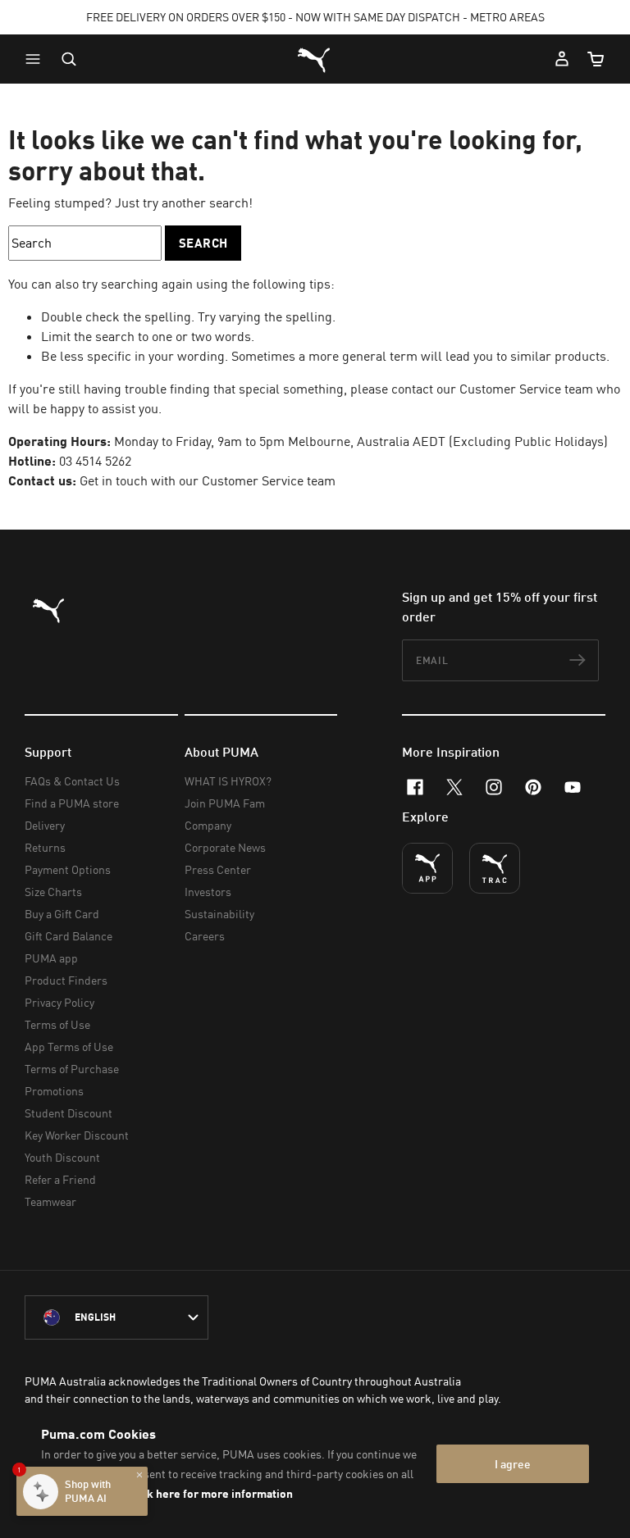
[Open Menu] (37, 59)
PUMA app (51, 958)
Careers (205, 936)
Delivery (45, 825)
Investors (208, 892)
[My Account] (562, 59)
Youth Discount (62, 1157)
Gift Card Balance (68, 936)
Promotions (54, 1091)
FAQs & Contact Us (72, 781)
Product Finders (66, 980)
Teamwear (50, 1201)
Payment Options (68, 869)
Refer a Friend (60, 1179)
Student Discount (68, 1113)
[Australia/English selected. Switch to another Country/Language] (116, 1317)
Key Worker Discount (77, 1135)
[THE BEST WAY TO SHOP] (427, 868)
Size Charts (53, 892)
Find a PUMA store (72, 803)
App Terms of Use (69, 1046)
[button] (37, 59)
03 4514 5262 (95, 461)
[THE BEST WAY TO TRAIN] (494, 868)
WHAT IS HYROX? (228, 781)
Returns (45, 847)
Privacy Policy (59, 1002)
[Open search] (68, 59)
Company (208, 825)
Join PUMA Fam (225, 803)
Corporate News (225, 847)
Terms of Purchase (72, 1069)
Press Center (218, 869)
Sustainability (219, 914)
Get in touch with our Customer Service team (208, 480)
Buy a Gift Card (62, 914)
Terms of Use (57, 1024)
